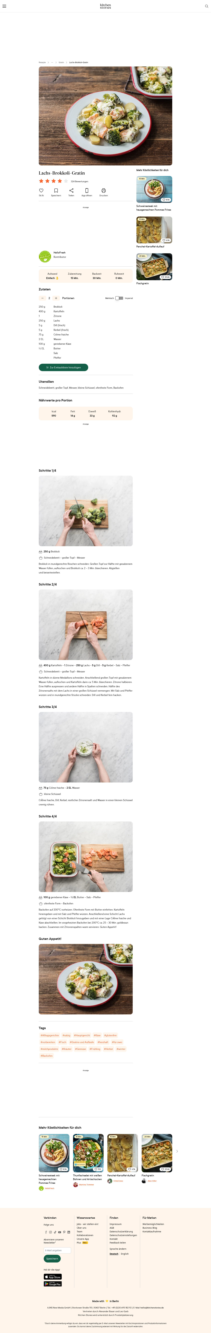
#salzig (66, 1035)
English (125, 1253)
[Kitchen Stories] (105, 6)
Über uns (81, 1227)
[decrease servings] (42, 298)
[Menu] (4, 6)
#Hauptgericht (82, 1035)
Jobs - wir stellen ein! (87, 1224)
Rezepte (42, 62)
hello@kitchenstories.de (152, 1307)
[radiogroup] (54, 181)
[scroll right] (177, 1151)
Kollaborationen (85, 1235)
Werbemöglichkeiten (153, 1224)
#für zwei (117, 1042)
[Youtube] (59, 1232)
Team (79, 1231)
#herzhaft (103, 1042)
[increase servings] (56, 298)
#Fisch (62, 1042)
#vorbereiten (48, 1042)
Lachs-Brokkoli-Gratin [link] (78, 62)
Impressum (116, 1224)
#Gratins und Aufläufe (82, 1042)
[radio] (41, 180)
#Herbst (108, 1049)
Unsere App (83, 1238)
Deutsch (114, 1253)
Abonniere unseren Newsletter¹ (54, 1241)
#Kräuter (66, 1049)
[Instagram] (50, 1232)
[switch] (119, 298)
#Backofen (47, 1055)
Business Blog (150, 1227)
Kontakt (114, 1238)
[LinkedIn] (69, 1232)
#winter (121, 1049)
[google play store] (57, 1284)
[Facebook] (46, 1232)
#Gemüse (80, 1049)
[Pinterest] (64, 1232)
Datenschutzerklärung (121, 1231)
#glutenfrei (110, 1035)
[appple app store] (57, 1277)
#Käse (97, 1035)
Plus (82, 1242)
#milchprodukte (49, 1049)
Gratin (61, 62)
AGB (112, 1227)
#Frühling (95, 1049)
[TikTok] (55, 1232)
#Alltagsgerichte (50, 1035)
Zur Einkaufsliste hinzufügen (65, 367)
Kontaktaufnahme (152, 1231)
